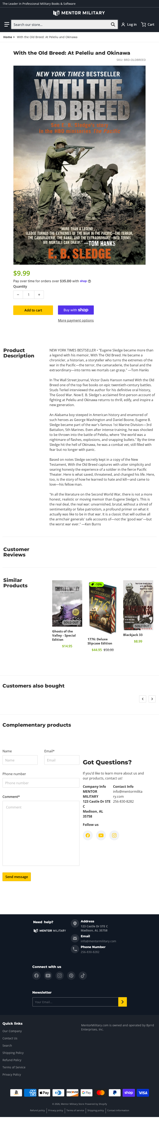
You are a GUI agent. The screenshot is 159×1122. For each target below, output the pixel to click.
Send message (16, 877)
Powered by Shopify (96, 1103)
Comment (11, 796)
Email (49, 751)
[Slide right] (152, 698)
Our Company (12, 1031)
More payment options (76, 320)
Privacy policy (55, 1110)
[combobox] (64, 24)
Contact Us (9, 1038)
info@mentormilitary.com (98, 941)
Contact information (118, 1110)
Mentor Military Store (72, 1103)
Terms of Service (13, 1067)
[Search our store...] (113, 24)
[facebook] (36, 975)
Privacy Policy (11, 1074)
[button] (6, 24)
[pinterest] (71, 975)
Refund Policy (11, 1060)
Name (7, 751)
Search (7, 1045)
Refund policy (37, 1110)
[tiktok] (83, 975)
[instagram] (59, 975)
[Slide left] (142, 698)
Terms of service (75, 1110)
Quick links (12, 1023)
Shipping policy (95, 1110)
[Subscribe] (122, 1002)
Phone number (14, 774)
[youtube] (48, 975)
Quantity (20, 286)
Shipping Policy (13, 1053)
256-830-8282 (90, 952)
